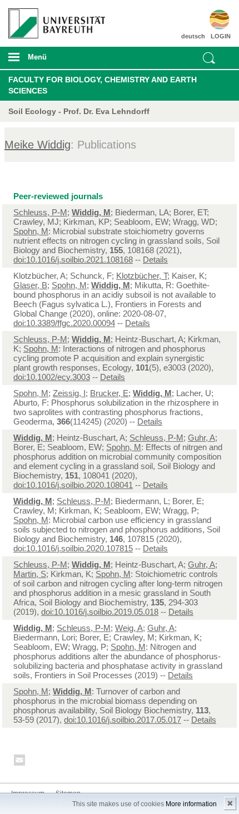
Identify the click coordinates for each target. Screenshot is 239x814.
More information (191, 804)
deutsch (193, 36)
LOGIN (221, 36)
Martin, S (29, 574)
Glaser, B (30, 285)
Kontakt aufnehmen (20, 761)
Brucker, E (109, 393)
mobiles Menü (53, 60)
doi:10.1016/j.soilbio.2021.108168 (73, 259)
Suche (209, 57)
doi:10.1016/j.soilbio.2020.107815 (73, 548)
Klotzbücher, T (141, 275)
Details (155, 259)
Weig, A (129, 628)
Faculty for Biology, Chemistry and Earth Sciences (102, 85)
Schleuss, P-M (40, 212)
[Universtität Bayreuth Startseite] (54, 19)
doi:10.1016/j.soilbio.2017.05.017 (122, 719)
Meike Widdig (37, 145)
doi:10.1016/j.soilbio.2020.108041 (73, 485)
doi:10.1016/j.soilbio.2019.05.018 (99, 611)
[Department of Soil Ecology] (213, 19)
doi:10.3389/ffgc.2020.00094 (64, 323)
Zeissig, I (69, 393)
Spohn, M (30, 231)
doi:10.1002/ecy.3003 (51, 377)
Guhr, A (201, 437)
